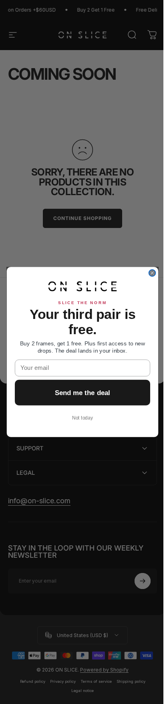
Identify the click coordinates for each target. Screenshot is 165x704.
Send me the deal (79, 392)
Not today (79, 417)
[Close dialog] (149, 273)
